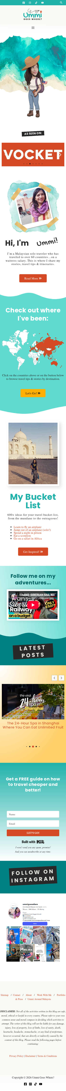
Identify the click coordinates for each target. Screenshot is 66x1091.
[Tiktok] (36, 2)
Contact (16, 995)
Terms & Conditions (47, 1056)
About (29, 995)
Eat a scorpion (22, 536)
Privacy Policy (16, 1056)
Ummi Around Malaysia (39, 999)
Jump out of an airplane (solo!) (32, 530)
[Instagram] (29, 2)
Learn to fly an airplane (27, 527)
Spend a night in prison (27, 533)
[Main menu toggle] (33, 27)
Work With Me (44, 995)
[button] (61, 3)
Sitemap (4, 995)
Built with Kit (33, 842)
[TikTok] (35, 1084)
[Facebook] (23, 2)
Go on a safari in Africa (28, 538)
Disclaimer (30, 1056)
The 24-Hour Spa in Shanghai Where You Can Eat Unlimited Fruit (33, 725)
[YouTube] (42, 2)
